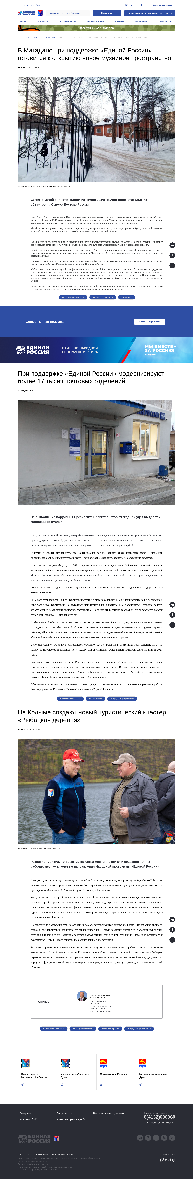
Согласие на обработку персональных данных (39, 1169)
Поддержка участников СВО (96, 28)
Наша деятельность (67, 21)
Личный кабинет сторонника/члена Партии (150, 13)
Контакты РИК (28, 1119)
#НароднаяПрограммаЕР (122, 699)
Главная (21, 38)
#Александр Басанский (53, 1029)
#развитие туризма (110, 1029)
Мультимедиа (141, 21)
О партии (22, 21)
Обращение (107, 13)
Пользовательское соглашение (32, 1162)
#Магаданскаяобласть (103, 297)
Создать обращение (149, 321)
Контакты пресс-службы (71, 1119)
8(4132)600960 (159, 1117)
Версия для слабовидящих (163, 5)
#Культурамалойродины (73, 297)
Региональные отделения (109, 1113)
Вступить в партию (166, 21)
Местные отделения (95, 21)
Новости (52, 38)
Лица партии (42, 21)
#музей (126, 297)
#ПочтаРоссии (95, 699)
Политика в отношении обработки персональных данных (45, 1167)
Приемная (119, 21)
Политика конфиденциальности (33, 1164)
